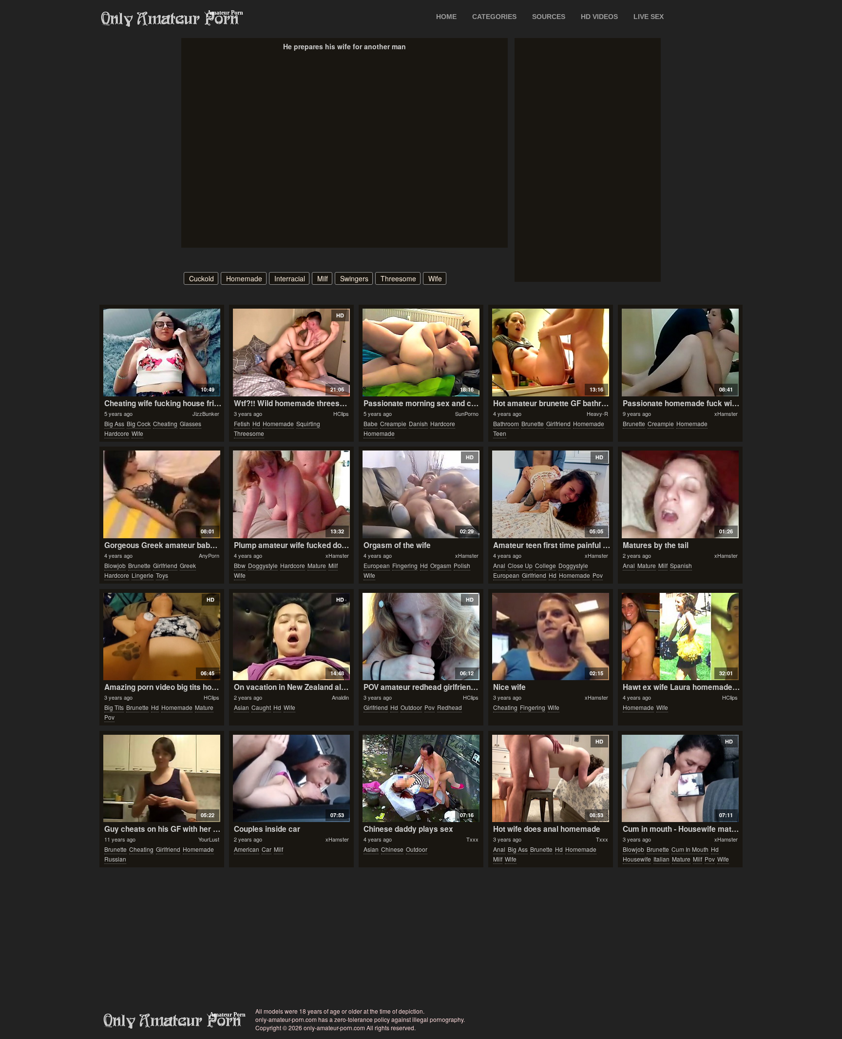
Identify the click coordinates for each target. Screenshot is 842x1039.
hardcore (116, 433)
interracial (289, 278)
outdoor (411, 707)
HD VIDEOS (599, 16)
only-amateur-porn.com (172, 1021)
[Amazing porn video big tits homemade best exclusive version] (161, 637)
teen (499, 433)
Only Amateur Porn (170, 19)
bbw (240, 565)
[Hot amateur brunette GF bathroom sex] (550, 352)
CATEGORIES (494, 16)
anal (499, 565)
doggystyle (263, 565)
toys (162, 575)
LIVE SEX (648, 16)
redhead (449, 707)
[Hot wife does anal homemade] (550, 779)
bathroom (506, 423)
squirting (308, 423)
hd (256, 423)
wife (435, 278)
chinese (392, 849)
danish (418, 423)
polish (462, 565)
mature (316, 565)
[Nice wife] (550, 637)
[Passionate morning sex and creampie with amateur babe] (421, 352)
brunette (532, 423)
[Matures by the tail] (680, 494)
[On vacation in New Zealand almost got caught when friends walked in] (291, 637)
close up (520, 565)
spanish (681, 565)
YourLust (208, 839)
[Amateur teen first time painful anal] (550, 494)
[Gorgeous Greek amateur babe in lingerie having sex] (161, 494)
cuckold (201, 278)
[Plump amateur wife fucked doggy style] (291, 494)
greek (188, 565)
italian (661, 859)
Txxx (472, 839)
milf (322, 278)
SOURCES (548, 16)
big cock (139, 423)
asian (241, 707)
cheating (165, 423)
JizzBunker (205, 413)
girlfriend (558, 423)
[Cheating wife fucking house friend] (161, 352)
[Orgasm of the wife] (421, 494)
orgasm (440, 565)
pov (598, 575)
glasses (190, 423)
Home (446, 16)
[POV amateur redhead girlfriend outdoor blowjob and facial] (421, 637)
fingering (405, 565)
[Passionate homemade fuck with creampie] (680, 352)
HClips (341, 413)
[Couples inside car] (291, 779)
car (266, 849)
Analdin (340, 697)
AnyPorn (209, 555)
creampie (393, 423)
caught (261, 707)
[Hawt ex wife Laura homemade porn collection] (680, 637)
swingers (354, 278)
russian (115, 859)
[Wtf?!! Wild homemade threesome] (291, 352)
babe (371, 423)
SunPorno (466, 413)
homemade (244, 278)
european (377, 565)
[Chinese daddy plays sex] (421, 779)
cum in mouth (689, 849)
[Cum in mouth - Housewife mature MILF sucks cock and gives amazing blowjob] (680, 779)
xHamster (726, 413)
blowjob (115, 565)
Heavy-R (597, 413)
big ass (114, 423)
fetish (242, 423)
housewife (637, 859)
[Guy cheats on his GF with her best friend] (161, 779)
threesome (398, 278)
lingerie (142, 575)
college (545, 565)
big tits (114, 707)
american (246, 849)
